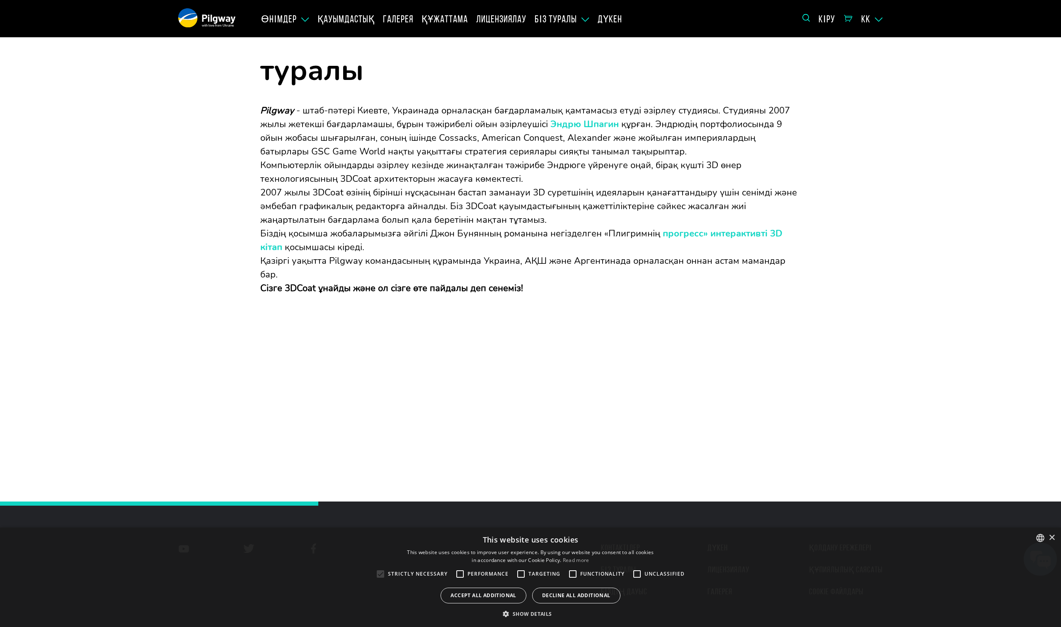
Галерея (398, 19)
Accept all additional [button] (483, 595)
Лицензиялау (501, 19)
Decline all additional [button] (576, 595)
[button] (530, 613)
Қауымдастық (346, 19)
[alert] (530, 577)
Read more (576, 560)
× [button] (1052, 538)
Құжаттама (444, 19)
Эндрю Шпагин (584, 124)
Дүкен (610, 19)
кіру (827, 19)
